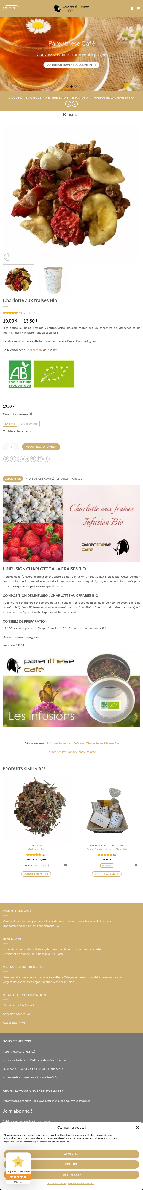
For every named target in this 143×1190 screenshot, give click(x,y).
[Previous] (7, 53)
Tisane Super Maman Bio (102, 743)
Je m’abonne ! (17, 1111)
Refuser (71, 1164)
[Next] (135, 53)
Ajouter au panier (41, 446)
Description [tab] (13, 478)
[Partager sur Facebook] (13, 459)
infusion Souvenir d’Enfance (65, 743)
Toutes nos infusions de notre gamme (71, 751)
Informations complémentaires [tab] (47, 478)
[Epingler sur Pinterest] (33, 459)
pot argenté (35, 349)
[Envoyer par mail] (26, 459)
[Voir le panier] (138, 8)
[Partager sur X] (20, 459)
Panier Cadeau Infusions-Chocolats (106, 849)
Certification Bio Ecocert (18, 1005)
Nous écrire (55, 1068)
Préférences (72, 1174)
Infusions (80, 97)
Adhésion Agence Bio (16, 1013)
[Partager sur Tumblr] (46, 459)
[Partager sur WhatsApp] (6, 459)
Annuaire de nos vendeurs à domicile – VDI (30, 1077)
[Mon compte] (132, 8)
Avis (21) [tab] (77, 478)
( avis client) (26, 313)
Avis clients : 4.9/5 (14, 1022)
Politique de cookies (56, 1183)
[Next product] (68, 104)
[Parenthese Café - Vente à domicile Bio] (71, 8)
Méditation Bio (36, 849)
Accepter (71, 1154)
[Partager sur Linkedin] (40, 459)
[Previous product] (75, 104)
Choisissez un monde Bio (19, 953)
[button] (137, 1127)
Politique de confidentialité (81, 1183)
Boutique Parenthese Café (47, 97)
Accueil (15, 97)
